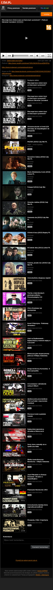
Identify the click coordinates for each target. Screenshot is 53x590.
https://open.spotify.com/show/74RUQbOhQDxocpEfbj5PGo (29, 63)
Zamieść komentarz (40, 547)
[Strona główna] (6, 2)
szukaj (46, 14)
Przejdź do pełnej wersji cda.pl (26, 560)
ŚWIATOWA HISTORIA (14, 61)
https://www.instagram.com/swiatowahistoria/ (17, 67)
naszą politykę (42, 571)
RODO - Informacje (42, 575)
